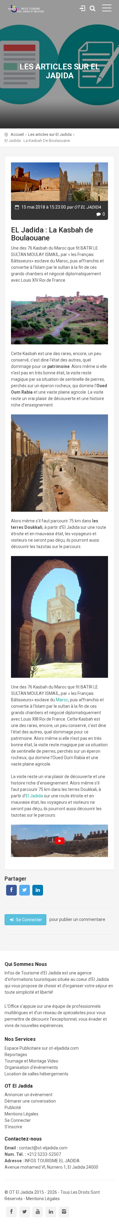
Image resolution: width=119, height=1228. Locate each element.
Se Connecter (82, 7)
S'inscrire (13, 1126)
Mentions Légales (21, 1113)
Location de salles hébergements (36, 1073)
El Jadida (34, 795)
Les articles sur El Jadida (50, 134)
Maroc (62, 699)
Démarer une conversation (30, 1101)
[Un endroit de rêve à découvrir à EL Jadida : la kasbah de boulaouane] (59, 841)
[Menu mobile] (106, 9)
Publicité (13, 1107)
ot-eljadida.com (64, 1048)
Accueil (17, 134)
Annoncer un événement (28, 1094)
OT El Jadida (21, 1192)
